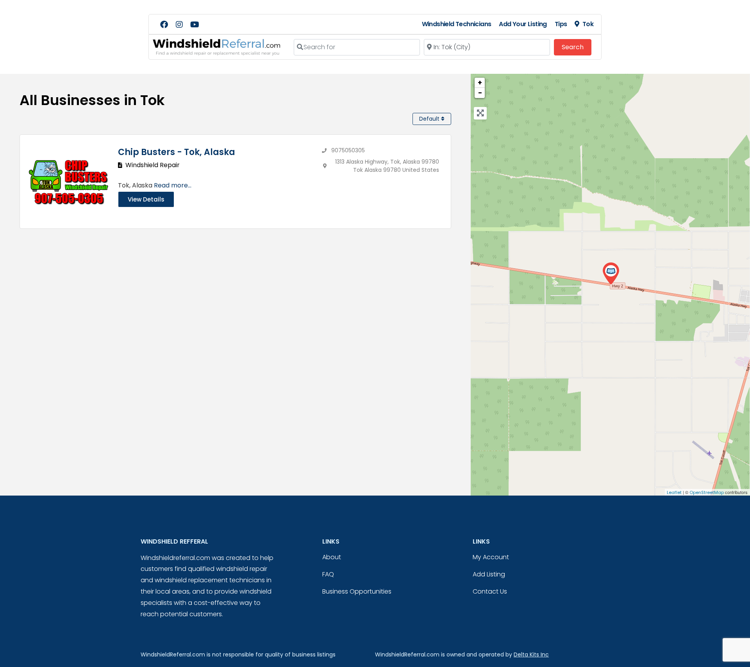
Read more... (172, 185)
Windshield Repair (152, 165)
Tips (561, 24)
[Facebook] (164, 25)
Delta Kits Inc (531, 654)
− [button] (480, 93)
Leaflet (674, 492)
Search (576, 47)
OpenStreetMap (706, 492)
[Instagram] (179, 25)
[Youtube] (194, 25)
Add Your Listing (522, 24)
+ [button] (480, 82)
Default (430, 119)
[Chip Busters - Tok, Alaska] (610, 273)
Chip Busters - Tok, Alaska (176, 152)
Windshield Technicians (456, 24)
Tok (587, 24)
